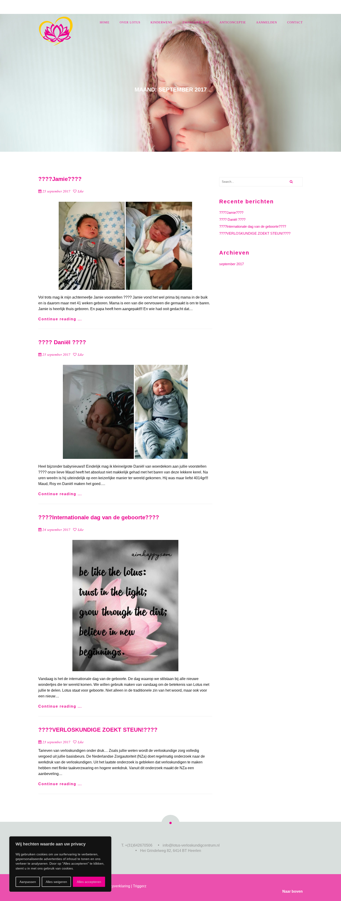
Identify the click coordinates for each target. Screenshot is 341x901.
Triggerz (139, 886)
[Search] (291, 181)
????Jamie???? (60, 179)
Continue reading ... (60, 319)
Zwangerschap (195, 22)
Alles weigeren (56, 882)
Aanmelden (266, 22)
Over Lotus (130, 22)
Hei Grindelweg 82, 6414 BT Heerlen (170, 851)
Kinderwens (161, 22)
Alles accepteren (89, 882)
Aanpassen (27, 882)
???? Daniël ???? (62, 342)
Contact (295, 22)
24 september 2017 (56, 529)
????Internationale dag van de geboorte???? (98, 517)
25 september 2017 (56, 191)
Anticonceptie (232, 22)
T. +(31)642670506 (136, 845)
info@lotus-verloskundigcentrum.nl (191, 845)
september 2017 (231, 264)
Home (104, 22)
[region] (60, 864)
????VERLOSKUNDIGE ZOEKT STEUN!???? (98, 730)
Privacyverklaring (116, 886)
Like (80, 191)
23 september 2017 (56, 742)
